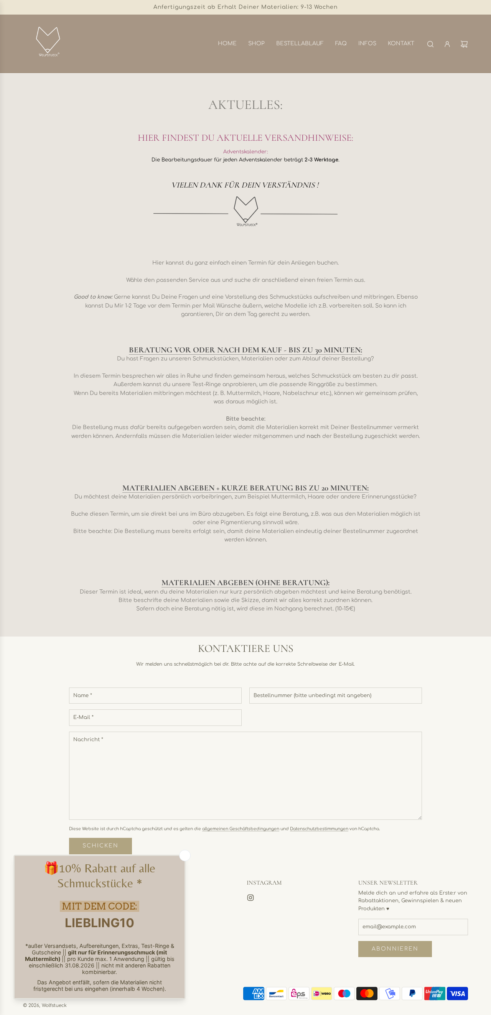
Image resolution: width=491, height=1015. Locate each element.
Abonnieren (395, 949)
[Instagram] (250, 897)
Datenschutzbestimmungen (319, 828)
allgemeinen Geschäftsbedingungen (240, 828)
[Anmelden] (447, 44)
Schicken (100, 846)
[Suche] (430, 44)
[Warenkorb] (464, 44)
